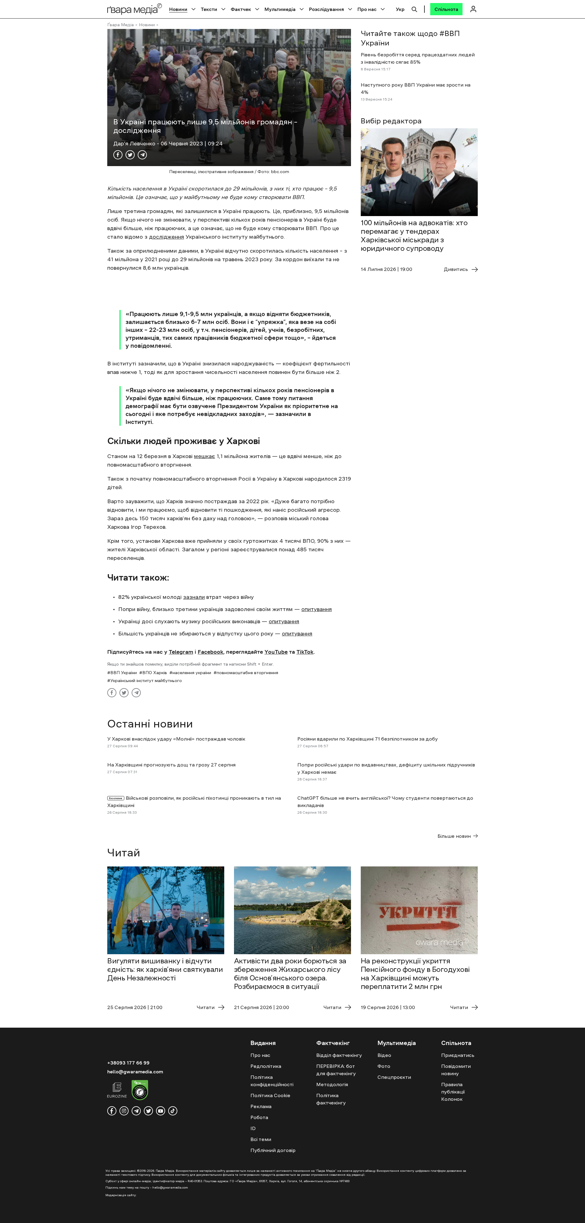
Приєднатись (457, 1055)
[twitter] (148, 1110)
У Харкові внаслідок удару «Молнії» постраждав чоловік (176, 738)
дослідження (166, 237)
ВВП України (123, 672)
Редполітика (265, 1066)
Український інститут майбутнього (146, 680)
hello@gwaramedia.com (135, 1071)
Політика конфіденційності (271, 1081)
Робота (259, 1117)
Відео (384, 1055)
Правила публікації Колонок (453, 1091)
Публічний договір (273, 1150)
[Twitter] (130, 154)
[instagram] (124, 1110)
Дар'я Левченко (135, 143)
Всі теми (260, 1139)
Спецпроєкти (394, 1077)
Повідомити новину (456, 1070)
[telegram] (136, 1110)
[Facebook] (117, 154)
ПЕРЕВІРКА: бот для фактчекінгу (336, 1070)
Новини (178, 9)
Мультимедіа (280, 9)
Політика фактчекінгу (331, 1099)
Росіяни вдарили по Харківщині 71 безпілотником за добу (367, 738)
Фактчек (241, 9)
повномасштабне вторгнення (247, 672)
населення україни (191, 672)
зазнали (194, 597)
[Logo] (134, 9)
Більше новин (454, 836)
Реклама (260, 1106)
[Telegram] (142, 154)
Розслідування (326, 9)
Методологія (332, 1084)
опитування (316, 609)
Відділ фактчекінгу (339, 1055)
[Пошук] (414, 8)
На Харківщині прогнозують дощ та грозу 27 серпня (171, 764)
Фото (384, 1066)
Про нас (367, 9)
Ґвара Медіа (120, 25)
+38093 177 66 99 (128, 1062)
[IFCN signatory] (140, 1091)
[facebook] (111, 1110)
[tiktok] (172, 1110)
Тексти (209, 9)
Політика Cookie (270, 1095)
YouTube (276, 652)
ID (253, 1128)
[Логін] (473, 9)
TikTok (305, 652)
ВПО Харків (154, 672)
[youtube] (160, 1110)
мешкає (204, 456)
